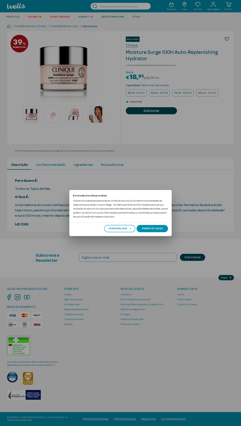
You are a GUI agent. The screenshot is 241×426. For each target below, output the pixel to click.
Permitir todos (152, 228)
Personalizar (118, 228)
